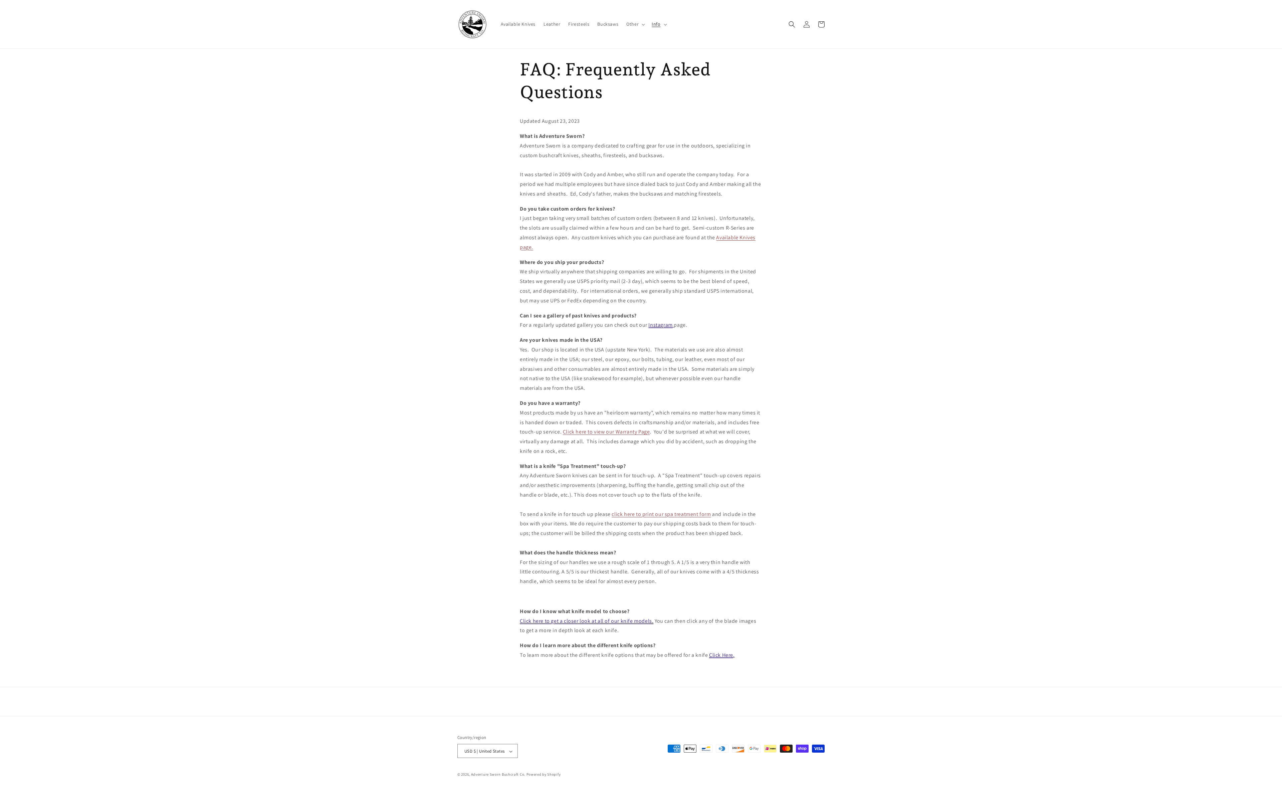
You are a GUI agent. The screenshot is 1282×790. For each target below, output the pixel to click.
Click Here (721, 655)
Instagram (660, 324)
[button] (635, 24)
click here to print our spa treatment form (661, 514)
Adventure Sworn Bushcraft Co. (498, 774)
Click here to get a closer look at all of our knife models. (586, 620)
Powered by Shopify (543, 774)
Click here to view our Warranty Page (606, 431)
